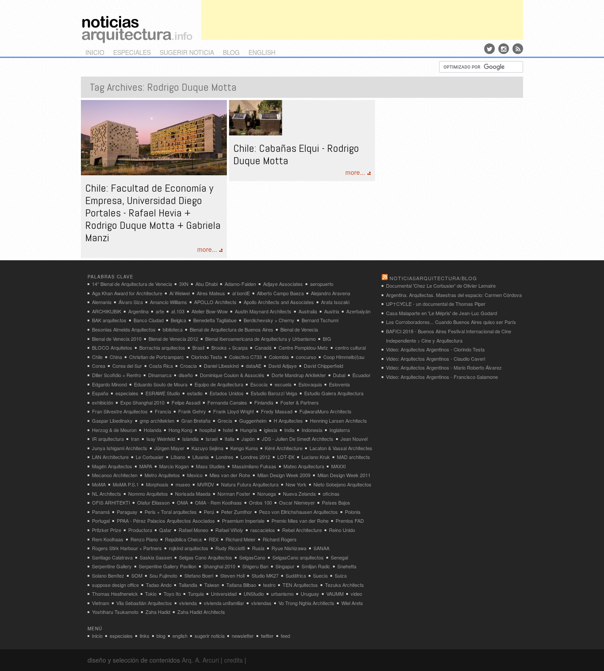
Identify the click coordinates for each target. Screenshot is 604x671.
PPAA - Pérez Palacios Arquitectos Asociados (166, 520)
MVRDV (205, 484)
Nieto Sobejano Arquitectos (342, 484)
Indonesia (312, 429)
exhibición (102, 402)
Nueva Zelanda (299, 493)
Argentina (138, 311)
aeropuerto (321, 283)
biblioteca (173, 329)
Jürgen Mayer (169, 447)
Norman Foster (234, 493)
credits (233, 660)
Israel (212, 438)
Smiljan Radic (316, 566)
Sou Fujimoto (163, 575)
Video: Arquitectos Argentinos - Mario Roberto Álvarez (444, 367)
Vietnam (100, 602)
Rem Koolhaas (107, 539)
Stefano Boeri (198, 575)
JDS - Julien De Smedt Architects (297, 438)
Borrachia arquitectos (162, 347)
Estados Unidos (227, 393)
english (261, 52)
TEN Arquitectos (300, 584)
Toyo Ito (172, 593)
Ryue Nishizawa (288, 547)
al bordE (241, 293)
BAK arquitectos (109, 320)
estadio (195, 393)
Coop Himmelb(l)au (343, 356)
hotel (228, 429)
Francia (163, 411)
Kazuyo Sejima (207, 447)
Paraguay (127, 511)
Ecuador (361, 374)
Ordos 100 (260, 502)
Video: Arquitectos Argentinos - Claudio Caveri (435, 358)
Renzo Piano (144, 539)
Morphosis (157, 484)
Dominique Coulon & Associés (232, 374)
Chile (97, 356)
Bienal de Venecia (299, 329)
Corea (98, 365)
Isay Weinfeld (160, 438)
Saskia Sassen (156, 557)
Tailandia (188, 584)
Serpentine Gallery (112, 566)
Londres (224, 456)
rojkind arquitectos (188, 547)
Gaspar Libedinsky (112, 420)
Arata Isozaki (335, 301)
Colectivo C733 (245, 356)
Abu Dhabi (206, 283)
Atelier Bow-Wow (209, 311)
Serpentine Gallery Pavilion (167, 566)
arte (160, 311)
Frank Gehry (192, 411)
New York (296, 484)
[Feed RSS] (517, 48)
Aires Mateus (211, 293)
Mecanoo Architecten (115, 474)
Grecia (225, 420)
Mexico (195, 474)
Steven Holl (232, 575)
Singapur (284, 566)
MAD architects (353, 456)
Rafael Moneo (193, 529)
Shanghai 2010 (219, 566)
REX (213, 539)
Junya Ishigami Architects (119, 447)
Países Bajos (336, 502)
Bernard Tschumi (320, 320)
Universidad (224, 593)
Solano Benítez (108, 575)
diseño (186, 374)
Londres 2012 (255, 456)
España (100, 393)
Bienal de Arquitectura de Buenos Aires (231, 329)
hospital (207, 429)
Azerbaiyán (358, 311)
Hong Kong (180, 429)
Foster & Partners (299, 402)
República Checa (183, 539)
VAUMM (335, 593)
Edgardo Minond (109, 384)
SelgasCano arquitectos (298, 557)
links (144, 635)
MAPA (145, 466)
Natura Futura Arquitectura (250, 484)
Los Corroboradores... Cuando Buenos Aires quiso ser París (451, 321)
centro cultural (350, 347)
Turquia (196, 593)
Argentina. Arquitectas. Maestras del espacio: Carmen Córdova (454, 294)
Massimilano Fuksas (254, 466)
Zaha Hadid (157, 611)
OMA (182, 502)
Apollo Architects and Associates (279, 301)
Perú (209, 511)
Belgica (178, 320)
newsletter (243, 635)
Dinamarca (160, 374)
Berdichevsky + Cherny (269, 320)
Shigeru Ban (255, 566)
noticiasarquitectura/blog (433, 278)
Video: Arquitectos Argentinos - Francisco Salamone (442, 376)
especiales (132, 52)
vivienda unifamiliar (224, 602)
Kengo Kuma (244, 447)
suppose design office (115, 584)
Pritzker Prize (106, 529)
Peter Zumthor (236, 511)
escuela (283, 384)
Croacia (188, 365)
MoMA (99, 484)
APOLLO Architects (215, 301)
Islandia (190, 438)
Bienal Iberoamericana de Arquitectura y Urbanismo (260, 338)
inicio (94, 52)
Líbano (178, 456)
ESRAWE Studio (162, 393)
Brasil (198, 347)
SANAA (321, 547)
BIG (327, 338)
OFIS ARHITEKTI (111, 502)
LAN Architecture (110, 456)
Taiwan (211, 584)
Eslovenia (339, 384)
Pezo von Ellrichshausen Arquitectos (298, 511)
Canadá (263, 347)
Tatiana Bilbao (241, 584)
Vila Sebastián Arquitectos (144, 602)
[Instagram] (503, 48)
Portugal (101, 520)
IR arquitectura (108, 438)
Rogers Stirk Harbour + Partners (127, 547)
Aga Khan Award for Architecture (127, 293)
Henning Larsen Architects (338, 420)
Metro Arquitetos (162, 474)
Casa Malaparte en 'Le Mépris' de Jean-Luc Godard (441, 312)
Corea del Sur (127, 365)
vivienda (188, 602)
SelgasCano (252, 557)
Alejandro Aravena (330, 293)
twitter (267, 635)
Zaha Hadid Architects (201, 611)
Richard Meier (241, 539)
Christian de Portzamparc (156, 356)
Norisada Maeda (192, 493)
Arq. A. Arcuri (200, 660)
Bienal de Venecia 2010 (116, 338)
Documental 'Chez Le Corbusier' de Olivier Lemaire (441, 285)
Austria (331, 311)
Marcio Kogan (174, 466)
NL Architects (106, 493)
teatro (269, 584)
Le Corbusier (150, 456)
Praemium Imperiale (243, 520)
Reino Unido (342, 529)
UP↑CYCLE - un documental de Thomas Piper (435, 303)
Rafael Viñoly (229, 529)
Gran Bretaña (195, 420)
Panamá (101, 511)
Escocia (259, 384)
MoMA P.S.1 (126, 484)
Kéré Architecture (283, 447)
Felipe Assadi (186, 402)
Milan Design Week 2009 (283, 474)
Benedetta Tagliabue (215, 320)
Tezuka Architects (344, 584)
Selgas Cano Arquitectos (205, 557)
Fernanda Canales (227, 402)
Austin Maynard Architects (263, 311)
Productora (140, 529)
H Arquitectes (288, 420)
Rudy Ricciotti (230, 547)
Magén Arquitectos (112, 466)
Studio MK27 (265, 575)
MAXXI (338, 466)
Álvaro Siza (131, 301)
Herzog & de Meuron (114, 429)
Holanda (152, 429)
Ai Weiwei (179, 293)
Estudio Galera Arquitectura (333, 393)
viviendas (261, 602)
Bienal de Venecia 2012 (173, 338)
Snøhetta (346, 566)
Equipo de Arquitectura (219, 384)
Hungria (248, 429)
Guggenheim (253, 420)
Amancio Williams (168, 301)
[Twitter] (489, 48)
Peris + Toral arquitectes (171, 511)
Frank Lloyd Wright (233, 411)
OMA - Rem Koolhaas (218, 502)
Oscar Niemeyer (297, 502)
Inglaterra (339, 429)
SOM (136, 575)
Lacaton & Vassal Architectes (341, 447)
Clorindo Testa (206, 356)
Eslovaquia (310, 384)
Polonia (352, 511)
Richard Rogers (280, 539)
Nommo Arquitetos (148, 493)
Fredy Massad (276, 411)
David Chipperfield (323, 365)
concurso (306, 356)
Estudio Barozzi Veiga (274, 393)
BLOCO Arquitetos (112, 347)
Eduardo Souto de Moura (160, 384)
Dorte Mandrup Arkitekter (298, 374)
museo (183, 484)
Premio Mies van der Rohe (300, 520)
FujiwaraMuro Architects (325, 411)
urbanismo (282, 593)
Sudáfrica (296, 575)
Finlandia (263, 402)
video (356, 593)
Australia (307, 311)
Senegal (339, 557)
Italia (229, 438)
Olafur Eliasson (153, 502)
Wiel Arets (352, 602)
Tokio (151, 593)
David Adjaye (282, 365)
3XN (183, 283)
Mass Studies (210, 466)
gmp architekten (157, 420)
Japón (248, 438)
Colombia (279, 356)
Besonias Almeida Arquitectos (124, 329)
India (289, 429)
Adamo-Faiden (240, 283)
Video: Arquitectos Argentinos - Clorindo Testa (435, 349)
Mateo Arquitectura (303, 466)
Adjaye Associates (283, 283)
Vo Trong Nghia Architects (306, 602)
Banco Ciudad (149, 320)
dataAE (253, 365)
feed (285, 635)
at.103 (177, 311)
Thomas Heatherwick (115, 593)
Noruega (266, 493)
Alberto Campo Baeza (280, 293)
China (116, 356)
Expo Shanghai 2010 (142, 402)
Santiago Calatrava (112, 557)
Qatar (165, 529)
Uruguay (310, 593)
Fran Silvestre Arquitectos (120, 411)
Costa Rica (161, 365)
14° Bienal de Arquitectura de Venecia (132, 283)
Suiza (341, 575)
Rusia (258, 547)
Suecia (320, 575)
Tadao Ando (159, 584)
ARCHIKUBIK (106, 311)
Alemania (101, 301)
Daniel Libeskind (221, 365)
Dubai (339, 374)
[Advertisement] (362, 20)
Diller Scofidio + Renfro (116, 374)
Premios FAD (350, 520)
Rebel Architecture (302, 529)
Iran (135, 438)
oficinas (331, 493)
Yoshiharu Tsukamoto (115, 611)
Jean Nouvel (353, 438)
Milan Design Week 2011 (344, 474)
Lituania (200, 456)
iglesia (270, 429)
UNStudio (254, 593)
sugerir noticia (187, 52)
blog (231, 52)
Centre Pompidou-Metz (303, 347)
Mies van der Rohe (230, 474)
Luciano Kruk (316, 456)
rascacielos (262, 529)
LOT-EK (285, 456)
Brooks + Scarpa (229, 347)
